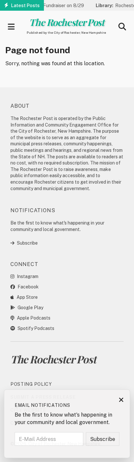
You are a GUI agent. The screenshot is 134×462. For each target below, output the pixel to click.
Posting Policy (31, 384)
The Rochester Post (66, 22)
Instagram (27, 276)
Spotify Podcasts (36, 328)
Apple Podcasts (33, 318)
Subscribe (27, 243)
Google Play (30, 307)
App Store (27, 297)
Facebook (28, 286)
